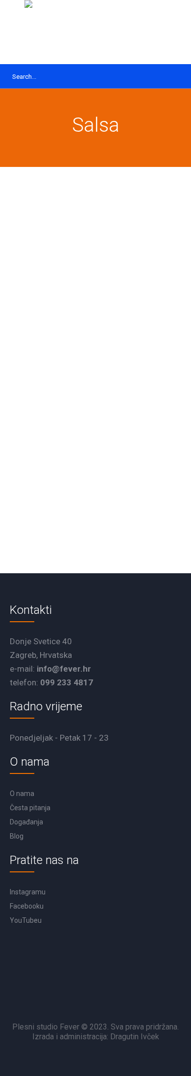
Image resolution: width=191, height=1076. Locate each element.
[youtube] (98, 995)
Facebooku (27, 906)
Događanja (26, 822)
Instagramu (28, 892)
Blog (17, 836)
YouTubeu (26, 920)
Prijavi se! (49, 494)
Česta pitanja (30, 808)
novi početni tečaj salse (62, 431)
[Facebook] (71, 995)
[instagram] (124, 995)
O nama (22, 793)
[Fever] (95, 32)
